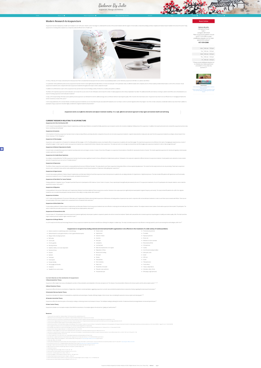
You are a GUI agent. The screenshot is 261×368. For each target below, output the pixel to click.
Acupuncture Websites (106, 365)
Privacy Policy (145, 365)
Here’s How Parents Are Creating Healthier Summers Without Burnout (203, 87)
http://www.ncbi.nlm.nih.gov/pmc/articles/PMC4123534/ (89, 343)
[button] (2, 149)
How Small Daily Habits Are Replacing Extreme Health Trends (203, 91)
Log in (157, 365)
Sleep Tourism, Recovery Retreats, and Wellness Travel (204, 89)
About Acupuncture (89, 15)
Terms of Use (139, 365)
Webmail (151, 365)
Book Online (203, 21)
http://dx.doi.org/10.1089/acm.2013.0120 (89, 338)
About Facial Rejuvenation (122, 15)
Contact (194, 15)
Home (37, 15)
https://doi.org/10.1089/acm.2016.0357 (128, 341)
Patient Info (220, 15)
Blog (172, 15)
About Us (60, 15)
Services (150, 15)
